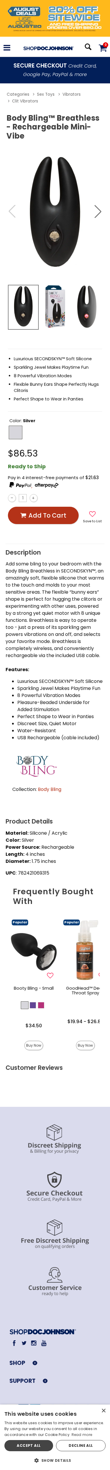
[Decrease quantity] (12, 498)
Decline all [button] (81, 1445)
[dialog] (55, 1437)
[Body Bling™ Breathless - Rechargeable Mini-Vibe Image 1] (55, 211)
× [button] (103, 1411)
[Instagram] (34, 1343)
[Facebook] (14, 1343)
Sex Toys (46, 94)
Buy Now (33, 1045)
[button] (7, 48)
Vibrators (71, 94)
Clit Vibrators (25, 101)
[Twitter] (24, 1343)
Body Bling (49, 789)
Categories (18, 94)
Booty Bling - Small (34, 988)
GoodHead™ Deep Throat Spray (85, 990)
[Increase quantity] (34, 498)
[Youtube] (43, 1343)
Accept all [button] (28, 1445)
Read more (82, 1434)
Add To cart (47, 515)
